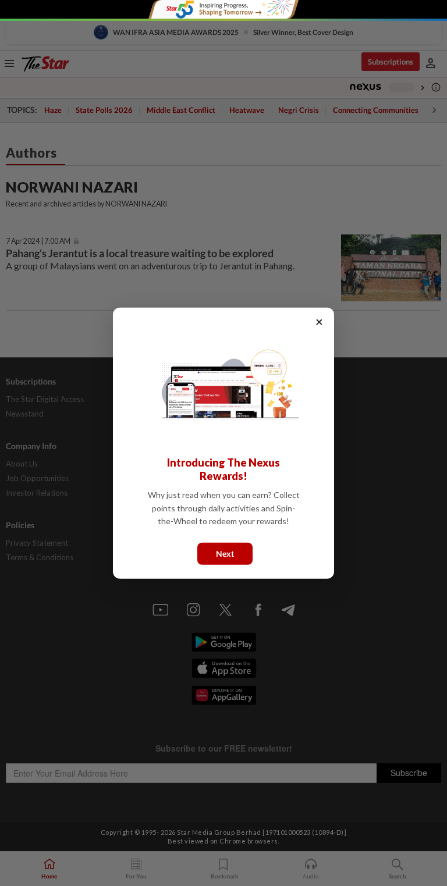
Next (225, 553)
